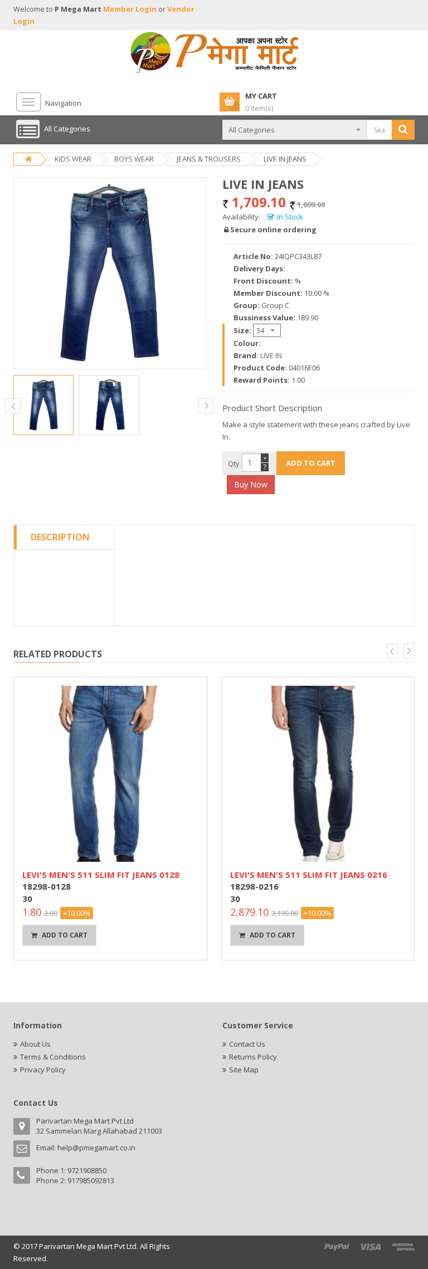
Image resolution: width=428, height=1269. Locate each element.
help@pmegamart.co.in (96, 1148)
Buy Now (251, 484)
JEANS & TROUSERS (209, 159)
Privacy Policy (43, 1070)
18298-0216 (254, 886)
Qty (233, 463)
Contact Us (247, 1044)
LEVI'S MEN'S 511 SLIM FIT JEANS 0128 (100, 874)
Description (60, 537)
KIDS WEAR (73, 159)
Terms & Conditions (53, 1057)
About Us (35, 1044)
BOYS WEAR (134, 159)
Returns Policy (253, 1057)
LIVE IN (271, 355)
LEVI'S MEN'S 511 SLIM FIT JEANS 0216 (308, 874)
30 (27, 898)
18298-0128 (46, 886)
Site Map (244, 1070)
